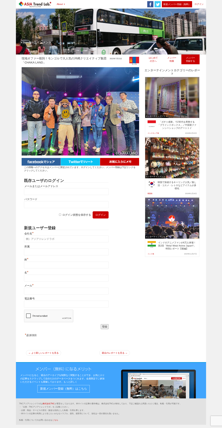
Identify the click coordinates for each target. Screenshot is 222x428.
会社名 (29, 233)
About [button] (60, 4)
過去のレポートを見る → (114, 353)
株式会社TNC (49, 403)
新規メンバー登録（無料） (177, 4)
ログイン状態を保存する (76, 214)
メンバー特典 (171, 59)
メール (29, 285)
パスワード (30, 199)
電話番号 (29, 298)
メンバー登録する (190, 59)
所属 (27, 246)
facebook (150, 4)
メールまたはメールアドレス (41, 186)
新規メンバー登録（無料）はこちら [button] (63, 388)
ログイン (199, 4)
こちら (55, 420)
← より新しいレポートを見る (43, 353)
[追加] (119, 161)
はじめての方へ (153, 59)
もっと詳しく (70, 381)
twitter (158, 4)
